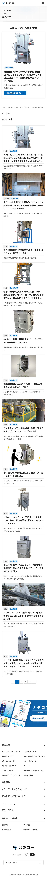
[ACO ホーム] (9, 3)
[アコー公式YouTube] (32, 854)
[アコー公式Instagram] (26, 854)
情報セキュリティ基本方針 (30, 874)
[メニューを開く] (42, 3)
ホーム (3, 10)
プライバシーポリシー (15, 874)
